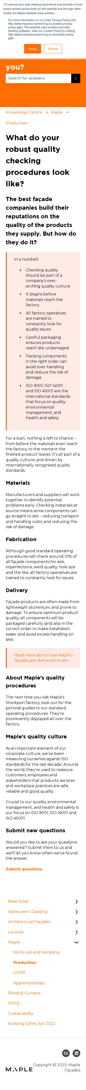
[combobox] (38, 78)
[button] (76, 902)
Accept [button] (32, 49)
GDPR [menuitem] (19, 972)
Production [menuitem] (24, 962)
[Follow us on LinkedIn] (76, 1053)
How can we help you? (39, 61)
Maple (57, 112)
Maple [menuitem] (14, 942)
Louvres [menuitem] (15, 932)
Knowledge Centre (24, 112)
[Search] (75, 78)
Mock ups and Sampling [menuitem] (36, 952)
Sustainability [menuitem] (20, 1013)
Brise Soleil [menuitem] (18, 901)
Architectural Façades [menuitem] (29, 921)
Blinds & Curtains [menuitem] (24, 993)
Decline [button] (53, 49)
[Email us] (66, 1053)
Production (17, 123)
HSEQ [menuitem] (14, 1003)
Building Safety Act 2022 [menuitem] (31, 1023)
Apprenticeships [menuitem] (28, 983)
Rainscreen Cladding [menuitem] (28, 911)
